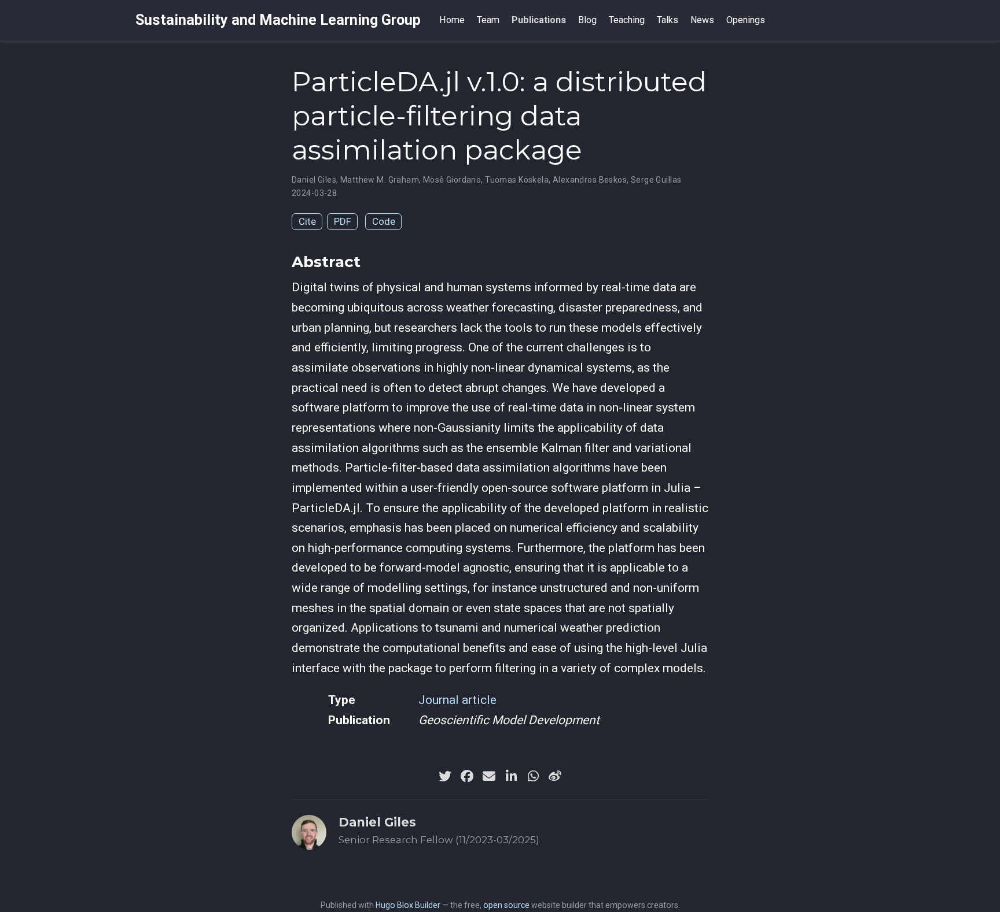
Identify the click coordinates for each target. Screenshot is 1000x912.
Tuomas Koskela (517, 179)
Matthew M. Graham (379, 179)
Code (383, 221)
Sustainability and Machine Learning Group (278, 20)
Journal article (457, 700)
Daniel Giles (314, 179)
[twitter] (445, 776)
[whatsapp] (533, 776)
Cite (307, 221)
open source (506, 905)
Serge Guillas (656, 179)
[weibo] (555, 776)
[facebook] (467, 776)
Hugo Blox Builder (408, 905)
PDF (342, 221)
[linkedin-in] (511, 776)
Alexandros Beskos (590, 179)
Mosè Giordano (452, 179)
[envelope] (489, 776)
